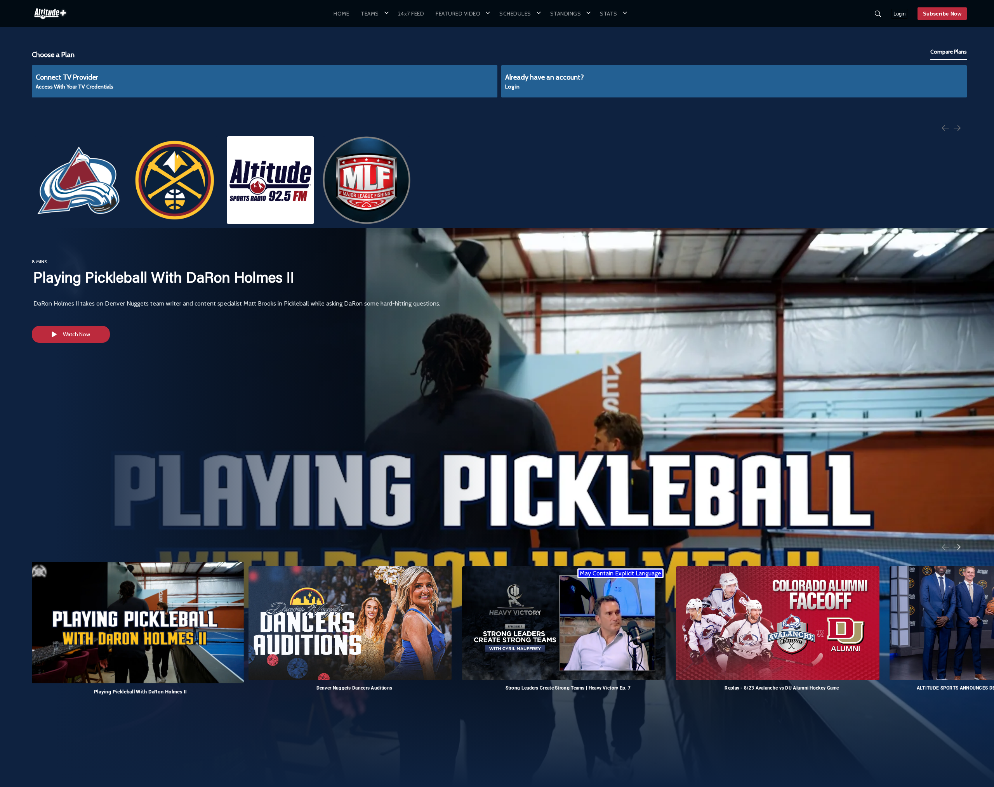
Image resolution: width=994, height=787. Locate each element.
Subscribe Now (942, 14)
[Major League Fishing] (366, 180)
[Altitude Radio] (271, 180)
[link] (50, 13)
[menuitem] (341, 13)
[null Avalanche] (78, 180)
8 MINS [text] (39, 261)
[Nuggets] (174, 180)
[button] (373, 13)
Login (899, 14)
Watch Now (76, 334)
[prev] (945, 129)
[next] (957, 129)
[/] (50, 20)
